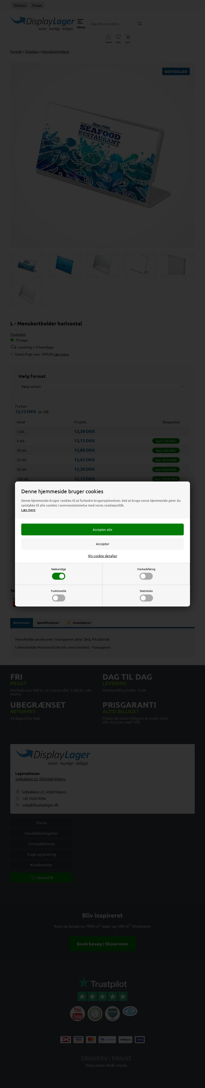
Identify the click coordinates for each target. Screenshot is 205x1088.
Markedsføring (146, 569)
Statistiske (146, 591)
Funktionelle (58, 591)
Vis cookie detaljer (102, 555)
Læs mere (28, 510)
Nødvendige (58, 569)
